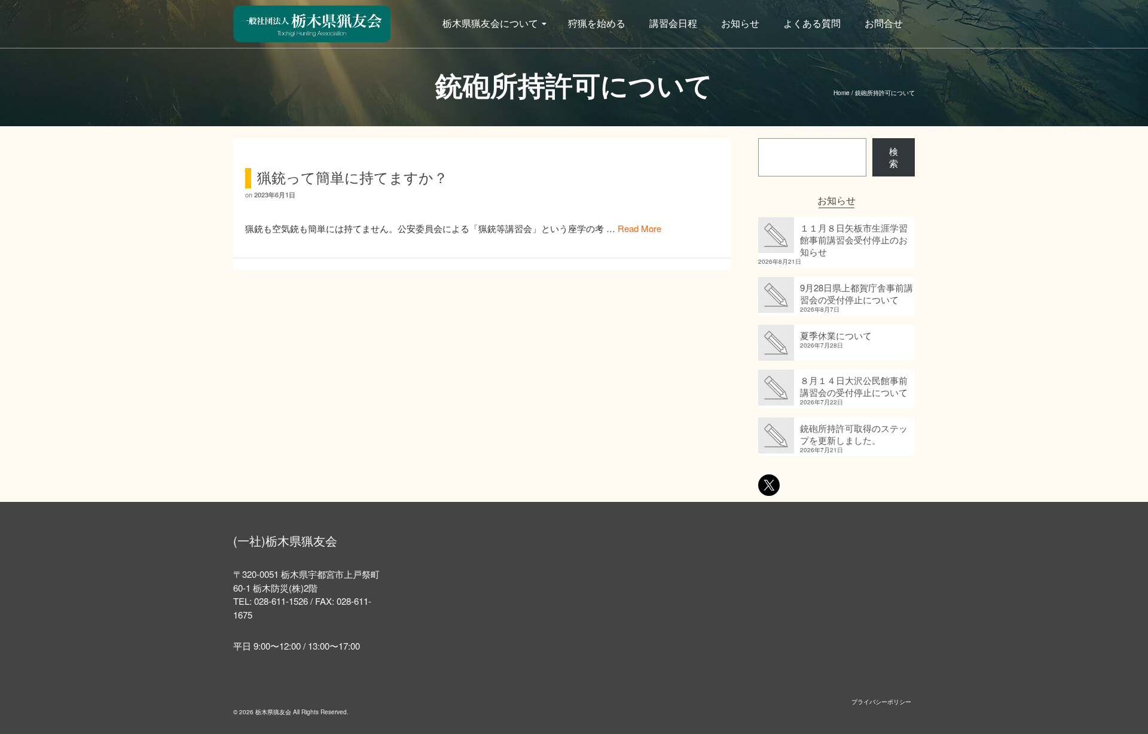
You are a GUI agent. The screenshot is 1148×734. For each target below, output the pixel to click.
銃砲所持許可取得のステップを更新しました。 (854, 434)
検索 (893, 157)
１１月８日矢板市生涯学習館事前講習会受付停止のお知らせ (854, 239)
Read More (639, 228)
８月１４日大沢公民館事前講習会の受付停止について (854, 386)
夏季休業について (836, 335)
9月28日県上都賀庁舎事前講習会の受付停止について (856, 293)
